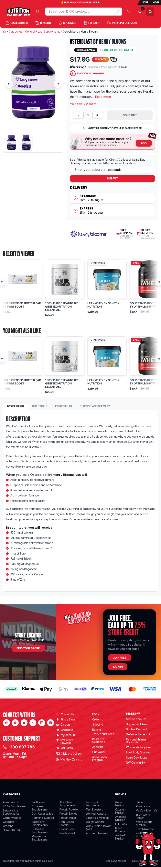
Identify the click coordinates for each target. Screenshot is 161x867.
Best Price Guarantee (98, 740)
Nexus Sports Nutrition (144, 823)
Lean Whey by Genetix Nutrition (103, 305)
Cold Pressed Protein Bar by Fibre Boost (22, 305)
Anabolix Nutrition (120, 818)
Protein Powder (69, 809)
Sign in (118, 666)
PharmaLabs (143, 806)
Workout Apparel (96, 813)
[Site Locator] (38, 11)
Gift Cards (67, 748)
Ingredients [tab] (63, 406)
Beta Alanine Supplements (11, 812)
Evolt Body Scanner (138, 752)
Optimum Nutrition (120, 811)
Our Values (99, 752)
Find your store (28, 648)
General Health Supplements (42, 31)
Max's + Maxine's (146, 810)
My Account (68, 735)
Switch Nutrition (145, 829)
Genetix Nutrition (120, 804)
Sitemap (153, 861)
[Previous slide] (9, 84)
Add (144, 143)
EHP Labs (121, 824)
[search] (117, 11)
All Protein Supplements (67, 804)
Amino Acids (10, 802)
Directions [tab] (39, 406)
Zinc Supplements (97, 833)
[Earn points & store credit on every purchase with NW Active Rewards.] (113, 59)
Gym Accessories (42, 813)
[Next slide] (57, 84)
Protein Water (67, 817)
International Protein (143, 816)
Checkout (67, 729)
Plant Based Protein (66, 823)
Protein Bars (66, 829)
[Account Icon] (129, 11)
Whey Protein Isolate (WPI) (98, 827)
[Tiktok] (50, 722)
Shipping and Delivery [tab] (95, 406)
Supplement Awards (138, 724)
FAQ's (96, 714)
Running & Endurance (92, 804)
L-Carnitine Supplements (40, 830)
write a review (86, 49)
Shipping (97, 724)
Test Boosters (94, 809)
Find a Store (68, 719)
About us (97, 747)
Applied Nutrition (120, 837)
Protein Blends (68, 813)
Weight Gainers (95, 821)
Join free (119, 657)
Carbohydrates (12, 817)
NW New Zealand (71, 759)
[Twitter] (32, 722)
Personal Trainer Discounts (136, 741)
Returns (97, 729)
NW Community (135, 762)
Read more (103, 97)
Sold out (130, 115)
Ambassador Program (100, 758)
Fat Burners (39, 802)
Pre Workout (67, 833)
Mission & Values (136, 719)
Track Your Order (103, 734)
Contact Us (67, 714)
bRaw (139, 802)
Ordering (97, 719)
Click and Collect (71, 753)
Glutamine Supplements (40, 808)
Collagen (8, 821)
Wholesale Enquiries (138, 747)
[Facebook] (6, 722)
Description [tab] (15, 406)
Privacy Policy (137, 861)
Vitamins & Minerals (97, 817)
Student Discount (136, 729)
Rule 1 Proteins (120, 829)
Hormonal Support (43, 817)
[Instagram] (15, 722)
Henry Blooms (112, 41)
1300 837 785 (21, 747)
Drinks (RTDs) (11, 830)
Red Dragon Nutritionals (143, 834)
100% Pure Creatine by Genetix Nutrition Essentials (61, 306)
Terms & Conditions (115, 861)
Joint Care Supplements (40, 823)
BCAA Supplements (15, 806)
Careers (65, 724)
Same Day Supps (136, 757)
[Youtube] (24, 722)
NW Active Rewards (66, 741)
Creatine (8, 826)
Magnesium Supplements (40, 838)
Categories (15, 31)
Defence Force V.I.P (138, 734)
